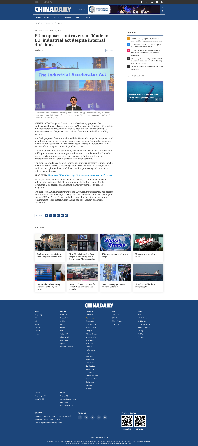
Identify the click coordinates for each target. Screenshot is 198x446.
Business (47, 23)
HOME (38, 17)
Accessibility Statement (43, 422)
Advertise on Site (64, 416)
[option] (145, 91)
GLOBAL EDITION (48, 2)
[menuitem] (80, 9)
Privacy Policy (57, 422)
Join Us (57, 419)
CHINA (36, 2)
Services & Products (49, 416)
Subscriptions (48, 419)
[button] (129, 99)
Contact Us (38, 419)
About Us (38, 416)
